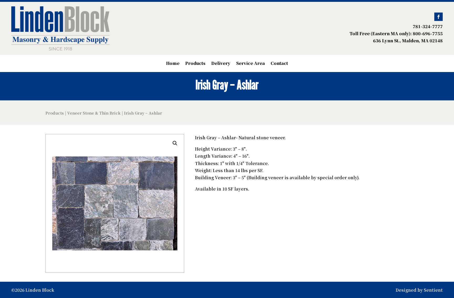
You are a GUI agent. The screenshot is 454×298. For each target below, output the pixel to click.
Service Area (250, 63)
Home (172, 63)
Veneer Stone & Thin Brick (94, 113)
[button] (175, 143)
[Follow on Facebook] (438, 17)
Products (195, 63)
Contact (279, 63)
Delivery (220, 63)
